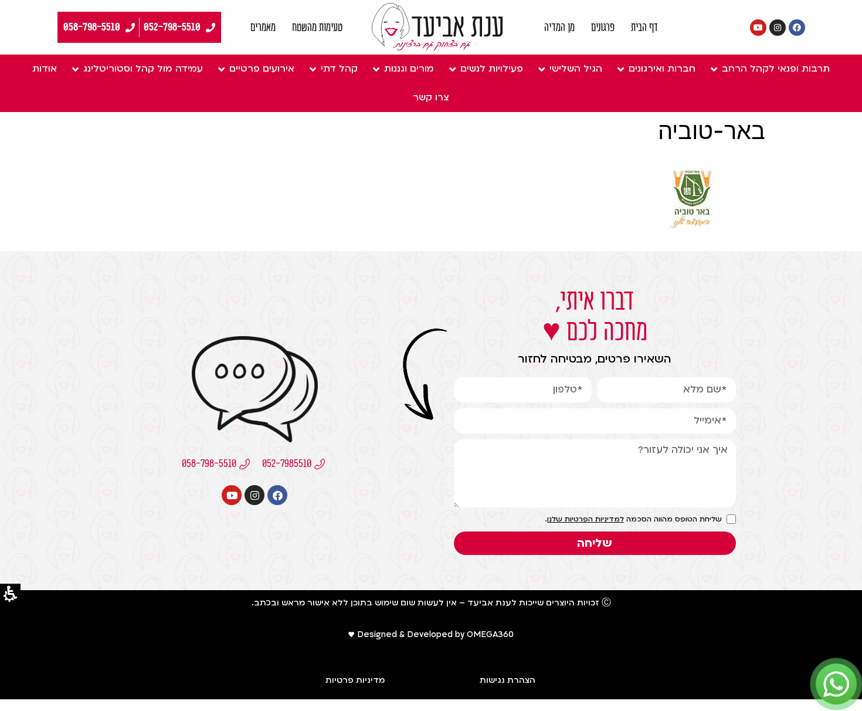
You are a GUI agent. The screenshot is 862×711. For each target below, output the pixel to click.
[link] (437, 27)
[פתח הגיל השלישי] (541, 69)
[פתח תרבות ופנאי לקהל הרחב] (713, 69)
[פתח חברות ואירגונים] (620, 69)
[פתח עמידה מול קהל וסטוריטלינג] (75, 69)
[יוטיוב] (758, 27)
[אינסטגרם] (777, 27)
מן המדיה (559, 28)
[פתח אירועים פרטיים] (221, 69)
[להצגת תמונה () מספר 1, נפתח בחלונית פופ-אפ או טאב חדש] (691, 236)
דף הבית (644, 28)
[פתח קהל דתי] (312, 69)
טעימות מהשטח (317, 28)
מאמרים (263, 28)
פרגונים (603, 28)
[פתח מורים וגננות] (376, 69)
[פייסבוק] (797, 27)
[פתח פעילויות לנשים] (452, 69)
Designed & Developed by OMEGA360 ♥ (431, 634)
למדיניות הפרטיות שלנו (585, 519)
